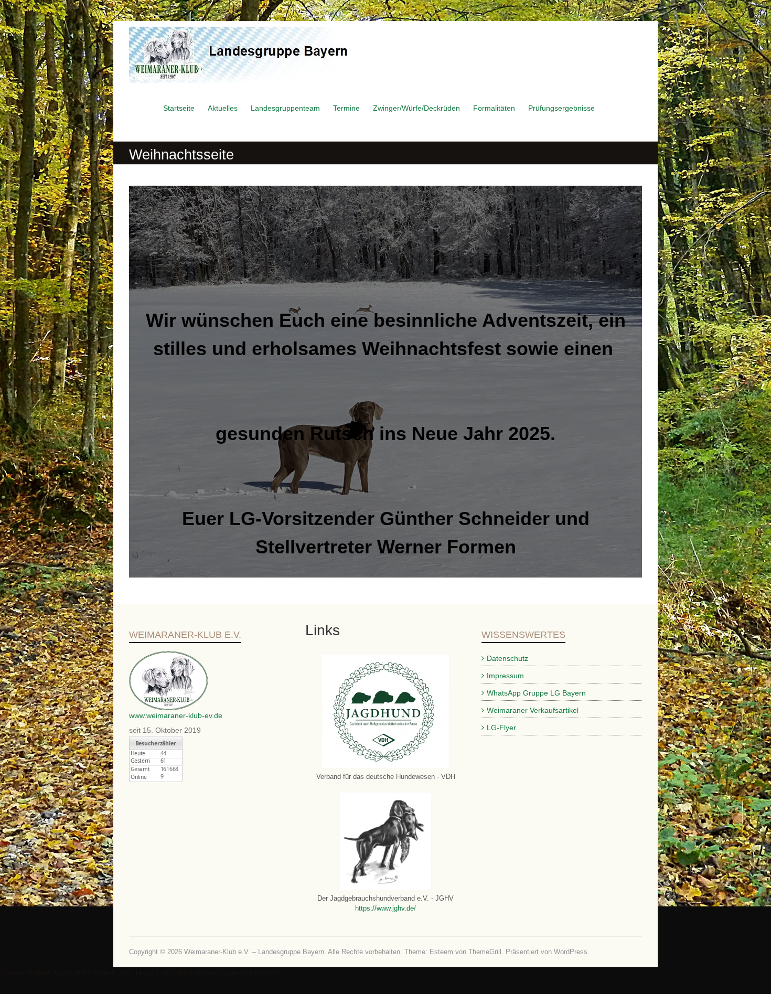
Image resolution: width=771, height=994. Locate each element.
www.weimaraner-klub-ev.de (175, 715)
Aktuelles (223, 108)
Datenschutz (507, 658)
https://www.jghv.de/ (385, 908)
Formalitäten (494, 108)
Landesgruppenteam (285, 108)
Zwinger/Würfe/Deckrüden (416, 108)
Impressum (505, 675)
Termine (346, 108)
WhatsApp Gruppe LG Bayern (536, 693)
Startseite (179, 108)
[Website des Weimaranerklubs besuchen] (168, 656)
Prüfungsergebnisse (561, 108)
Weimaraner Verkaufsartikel (533, 710)
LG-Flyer (501, 727)
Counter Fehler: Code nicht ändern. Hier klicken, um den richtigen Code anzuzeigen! (140, 972)
